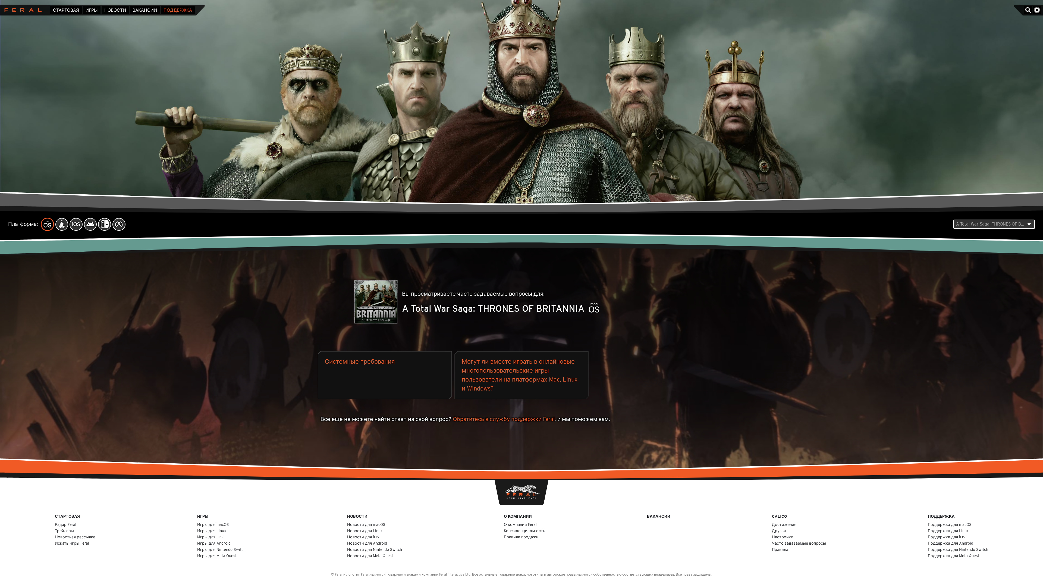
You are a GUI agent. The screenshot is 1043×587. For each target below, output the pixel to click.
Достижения (784, 524)
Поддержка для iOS (946, 537)
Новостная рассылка (75, 537)
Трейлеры (64, 530)
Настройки (782, 537)
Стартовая (66, 10)
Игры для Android (214, 543)
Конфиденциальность (524, 530)
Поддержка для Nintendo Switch (958, 549)
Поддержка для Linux (948, 530)
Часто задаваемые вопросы (799, 543)
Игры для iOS (210, 537)
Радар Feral (65, 524)
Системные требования (360, 361)
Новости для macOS (366, 524)
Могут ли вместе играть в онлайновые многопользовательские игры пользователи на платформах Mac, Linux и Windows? (519, 375)
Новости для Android (367, 543)
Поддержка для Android (950, 543)
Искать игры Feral (72, 543)
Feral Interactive (22, 10)
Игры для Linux (211, 530)
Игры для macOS (213, 524)
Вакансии (145, 10)
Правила (780, 549)
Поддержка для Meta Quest (953, 555)
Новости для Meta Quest (370, 555)
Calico (779, 516)
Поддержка (178, 10)
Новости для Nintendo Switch (374, 549)
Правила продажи (521, 537)
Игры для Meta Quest (217, 555)
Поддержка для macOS (950, 524)
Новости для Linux (364, 530)
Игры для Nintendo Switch (221, 549)
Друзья (779, 530)
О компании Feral (520, 524)
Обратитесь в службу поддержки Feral (504, 419)
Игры (92, 10)
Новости (115, 10)
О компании (518, 516)
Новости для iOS (363, 537)
